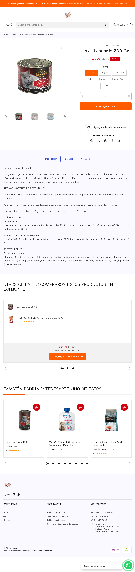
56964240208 (100, 520)
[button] (62, 368)
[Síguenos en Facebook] (18, 494)
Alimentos (24, 35)
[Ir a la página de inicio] (67, 15)
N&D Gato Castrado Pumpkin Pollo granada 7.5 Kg (41, 318)
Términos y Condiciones (57, 516)
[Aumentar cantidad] (129, 96)
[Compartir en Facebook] (91, 140)
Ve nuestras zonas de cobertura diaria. (112, 4)
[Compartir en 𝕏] (98, 140)
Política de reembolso (56, 512)
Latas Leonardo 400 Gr (17, 442)
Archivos (85, 159)
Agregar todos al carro (69, 356)
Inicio (5, 35)
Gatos (14, 35)
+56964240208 (101, 516)
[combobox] (62, 25)
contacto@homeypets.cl (104, 512)
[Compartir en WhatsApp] (105, 140)
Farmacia (7, 520)
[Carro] (131, 25)
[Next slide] (63, 116)
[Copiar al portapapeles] (119, 140)
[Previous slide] (5, 116)
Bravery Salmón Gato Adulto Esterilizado (108, 443)
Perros (6, 512)
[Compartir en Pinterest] (112, 140)
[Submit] (106, 25)
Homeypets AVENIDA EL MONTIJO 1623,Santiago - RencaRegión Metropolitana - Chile (106, 528)
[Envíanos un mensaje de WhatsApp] (128, 565)
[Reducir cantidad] (82, 96)
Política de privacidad (56, 520)
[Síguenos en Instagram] (14, 494)
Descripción (51, 159)
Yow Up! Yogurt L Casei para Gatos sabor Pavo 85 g (64, 443)
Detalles (69, 159)
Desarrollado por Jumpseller (39, 551)
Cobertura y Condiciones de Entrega (62, 524)
